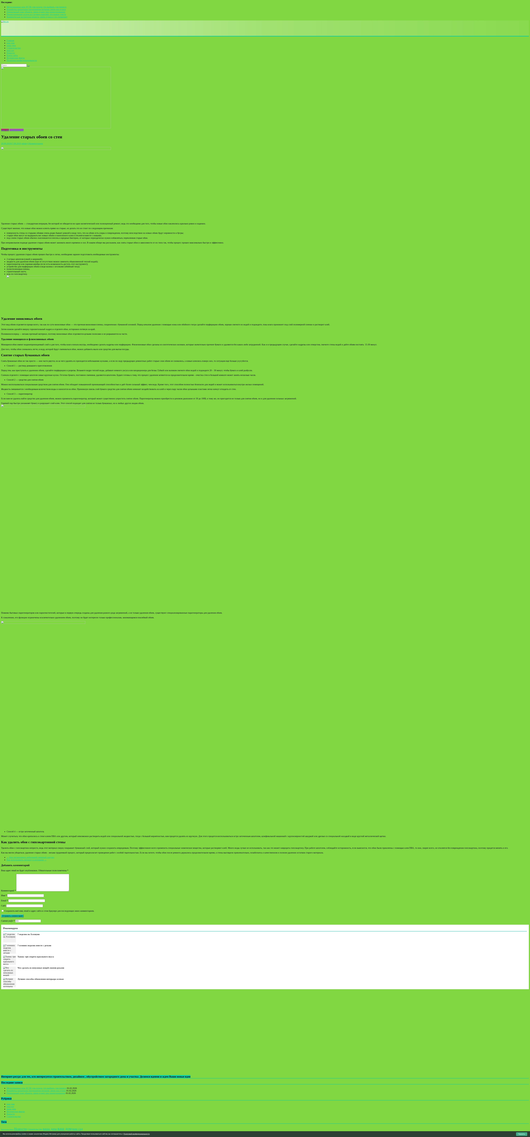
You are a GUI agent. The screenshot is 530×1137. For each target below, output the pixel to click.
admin (24, 143)
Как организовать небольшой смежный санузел (30, 857)
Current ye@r (8, 921)
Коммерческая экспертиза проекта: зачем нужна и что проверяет (37, 17)
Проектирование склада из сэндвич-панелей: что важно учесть (36, 14)
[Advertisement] (51, 29)
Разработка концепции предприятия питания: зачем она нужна (36, 9)
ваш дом (10, 43)
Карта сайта (12, 55)
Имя (4, 895)
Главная (10, 40)
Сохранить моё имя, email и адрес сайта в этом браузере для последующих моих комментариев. (49, 911)
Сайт (3, 905)
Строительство (14, 48)
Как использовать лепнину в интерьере (27, 860)
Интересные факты (16, 58)
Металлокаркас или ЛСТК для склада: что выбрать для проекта (36, 7)
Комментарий (8, 890)
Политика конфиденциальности (22, 60)
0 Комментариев (35, 143)
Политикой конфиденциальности (137, 1134)
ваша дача (11, 45)
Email (4, 900)
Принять (521, 1134)
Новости (11, 53)
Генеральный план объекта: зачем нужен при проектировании (36, 12)
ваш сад (10, 50)
